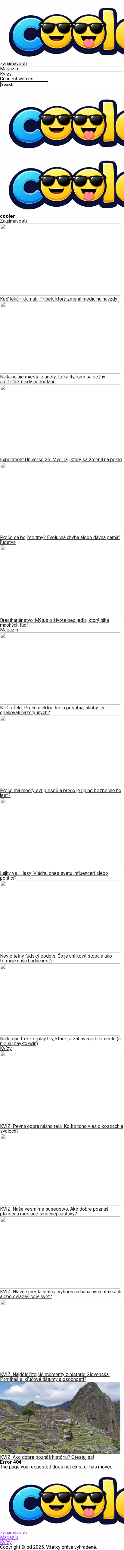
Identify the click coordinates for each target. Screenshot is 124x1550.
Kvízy (6, 74)
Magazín (9, 69)
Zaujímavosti (13, 63)
